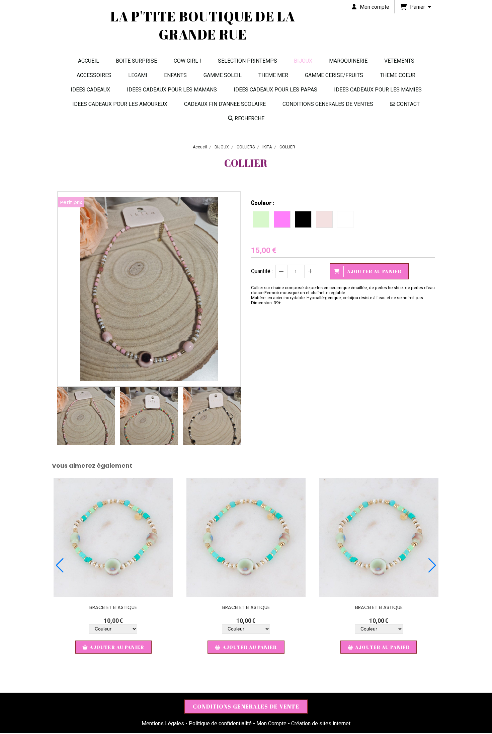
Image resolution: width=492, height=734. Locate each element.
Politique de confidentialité (220, 723)
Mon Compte (271, 723)
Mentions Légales (163, 723)
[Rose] (282, 219)
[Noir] (303, 219)
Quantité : (262, 271)
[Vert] (261, 219)
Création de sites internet (320, 723)
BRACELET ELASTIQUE (113, 607)
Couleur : (262, 202)
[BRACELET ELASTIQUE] (113, 537)
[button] (232, 416)
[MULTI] (345, 219)
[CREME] (324, 219)
